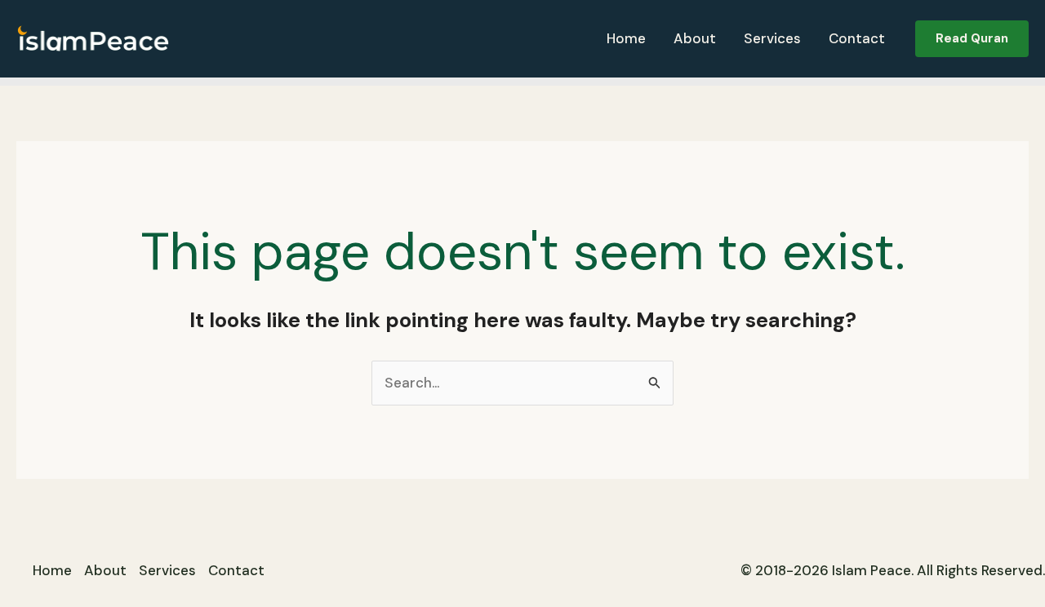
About (695, 38)
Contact (857, 38)
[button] (972, 38)
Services (772, 38)
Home (626, 38)
